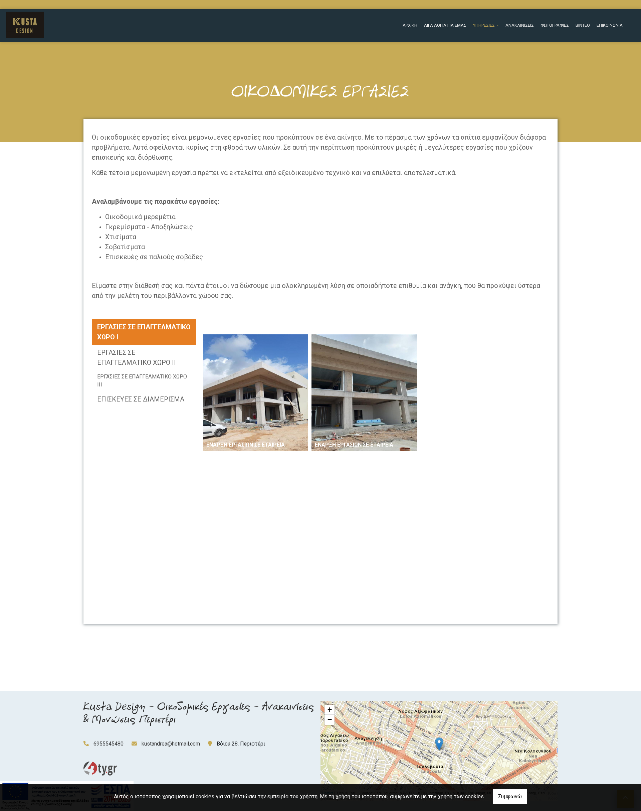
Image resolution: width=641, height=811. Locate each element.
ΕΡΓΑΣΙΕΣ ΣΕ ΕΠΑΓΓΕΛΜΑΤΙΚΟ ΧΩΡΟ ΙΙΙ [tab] (142, 380)
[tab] (144, 332)
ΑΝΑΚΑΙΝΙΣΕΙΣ (519, 25)
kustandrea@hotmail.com (171, 744)
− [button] (330, 719)
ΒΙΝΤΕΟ (583, 25)
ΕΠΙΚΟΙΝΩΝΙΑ (610, 25)
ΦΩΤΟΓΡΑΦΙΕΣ (555, 25)
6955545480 (108, 744)
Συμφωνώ (510, 796)
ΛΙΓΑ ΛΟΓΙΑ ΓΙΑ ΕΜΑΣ (445, 25)
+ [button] (330, 709)
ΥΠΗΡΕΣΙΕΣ (484, 25)
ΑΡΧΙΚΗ (410, 25)
